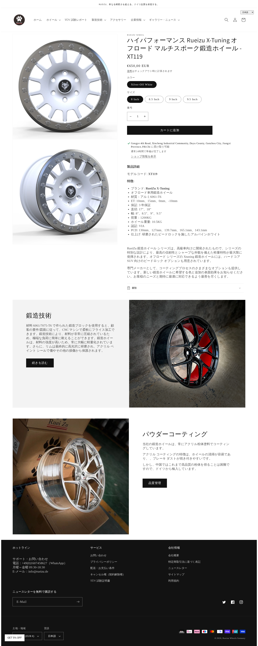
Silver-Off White (142, 84)
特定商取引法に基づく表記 (184, 561)
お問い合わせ (98, 555)
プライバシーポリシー (103, 561)
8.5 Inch (154, 99)
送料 (129, 71)
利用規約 (173, 580)
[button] (53, 20)
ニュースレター (177, 568)
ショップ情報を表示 (143, 156)
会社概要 (173, 555)
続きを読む (40, 362)
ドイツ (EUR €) (25, 636)
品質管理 (154, 483)
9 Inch (173, 99)
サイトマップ (176, 574)
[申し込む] (78, 601)
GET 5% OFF (14, 637)
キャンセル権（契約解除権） (107, 574)
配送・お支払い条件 (102, 568)
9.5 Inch (192, 99)
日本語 (52, 636)
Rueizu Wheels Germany (234, 638)
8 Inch (135, 99)
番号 (129, 107)
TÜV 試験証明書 (100, 580)
